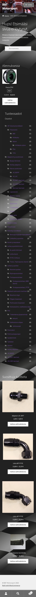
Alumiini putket (15, 269)
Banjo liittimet (15, 161)
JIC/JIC (15, 176)
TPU (14, 153)
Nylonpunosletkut (16, 273)
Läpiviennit (14, 192)
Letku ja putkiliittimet (15, 246)
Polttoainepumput (13, 334)
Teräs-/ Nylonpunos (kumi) (19, 262)
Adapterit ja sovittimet (15, 157)
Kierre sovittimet (16, 169)
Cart (28, 591)
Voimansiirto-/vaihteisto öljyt (20, 307)
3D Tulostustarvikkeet (15, 126)
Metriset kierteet (18, 188)
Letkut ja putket (12, 266)
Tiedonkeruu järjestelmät (19, 314)
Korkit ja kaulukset (13, 242)
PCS (8, 311)
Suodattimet (11, 338)
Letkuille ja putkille (16, 238)
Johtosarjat (17, 326)
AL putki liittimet (16, 250)
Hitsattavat (11, 227)
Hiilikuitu (16, 137)
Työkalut (10, 342)
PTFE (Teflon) (15, 258)
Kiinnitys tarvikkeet (14, 231)
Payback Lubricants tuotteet (17, 291)
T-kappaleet (14, 207)
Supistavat (13, 203)
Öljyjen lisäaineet (16, 299)
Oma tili (6, 593)
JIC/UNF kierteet (18, 184)
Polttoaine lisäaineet (17, 303)
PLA (14, 149)
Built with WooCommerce (11, 585)
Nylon (15, 141)
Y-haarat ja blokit (16, 219)
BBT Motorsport (9, 6)
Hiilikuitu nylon (20, 145)
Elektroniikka (12, 223)
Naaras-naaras (15, 196)
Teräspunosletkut (16, 277)
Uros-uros (13, 215)
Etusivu (7, 16)
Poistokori (11, 330)
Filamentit (13, 130)
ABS (14, 134)
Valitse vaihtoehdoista (10, 101)
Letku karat (14, 254)
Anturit (15, 318)
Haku (18, 593)
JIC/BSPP (16, 172)
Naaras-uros (14, 200)
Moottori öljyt (15, 295)
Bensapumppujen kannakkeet (20, 235)
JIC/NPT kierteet (18, 180)
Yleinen (9, 346)
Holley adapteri (15, 165)
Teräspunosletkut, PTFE (21, 287)
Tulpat (12, 211)
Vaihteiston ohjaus (16, 322)
